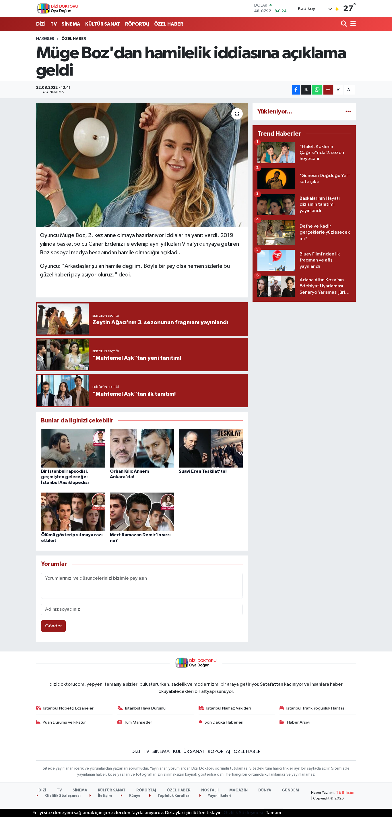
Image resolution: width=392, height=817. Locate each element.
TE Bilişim (345, 793)
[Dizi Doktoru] (57, 8)
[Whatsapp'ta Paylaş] (317, 90)
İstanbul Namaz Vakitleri (228, 708)
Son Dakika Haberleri (224, 722)
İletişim (104, 796)
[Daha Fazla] (328, 90)
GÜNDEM (290, 790)
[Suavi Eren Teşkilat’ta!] (211, 448)
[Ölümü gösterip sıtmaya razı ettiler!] (73, 511)
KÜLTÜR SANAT (102, 24)
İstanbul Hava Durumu (145, 708)
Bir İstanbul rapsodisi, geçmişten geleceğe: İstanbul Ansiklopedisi (65, 477)
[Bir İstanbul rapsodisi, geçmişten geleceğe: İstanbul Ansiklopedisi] (73, 448)
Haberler (45, 39)
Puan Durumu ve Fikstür (64, 722)
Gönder (53, 626)
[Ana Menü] (352, 24)
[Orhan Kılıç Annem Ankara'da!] (142, 448)
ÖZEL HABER (168, 24)
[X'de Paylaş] (306, 90)
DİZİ (41, 24)
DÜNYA (264, 790)
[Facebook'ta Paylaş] (296, 90)
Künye (134, 796)
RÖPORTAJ (137, 24)
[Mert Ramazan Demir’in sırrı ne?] (142, 511)
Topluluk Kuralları (174, 796)
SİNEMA (71, 24)
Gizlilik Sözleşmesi (62, 796)
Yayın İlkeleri (219, 796)
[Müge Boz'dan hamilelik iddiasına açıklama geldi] (142, 165)
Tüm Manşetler (138, 722)
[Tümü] (348, 111)
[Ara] (344, 24)
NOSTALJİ (210, 790)
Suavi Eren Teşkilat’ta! (203, 471)
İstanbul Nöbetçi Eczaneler (68, 708)
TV (54, 24)
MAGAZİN (238, 790)
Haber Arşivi (298, 722)
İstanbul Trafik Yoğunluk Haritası (316, 708)
